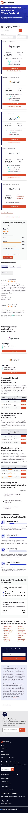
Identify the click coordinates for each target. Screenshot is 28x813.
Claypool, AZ (7, 628)
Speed (4, 237)
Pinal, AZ (6, 637)
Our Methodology (5, 754)
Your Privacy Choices (6, 809)
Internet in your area (5, 778)
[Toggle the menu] (26, 2)
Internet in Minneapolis (6, 783)
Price (4, 244)
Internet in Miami (4, 781)
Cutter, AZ (20, 632)
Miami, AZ (6, 633)
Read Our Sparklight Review (14, 71)
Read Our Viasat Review (14, 142)
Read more (3, 295)
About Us (15, 697)
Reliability (5, 241)
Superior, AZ (21, 641)
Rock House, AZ (22, 633)
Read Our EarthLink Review (14, 106)
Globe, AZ (6, 635)
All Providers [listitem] (5, 266)
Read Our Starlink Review (14, 177)
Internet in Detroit (5, 786)
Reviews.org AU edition (9, 757)
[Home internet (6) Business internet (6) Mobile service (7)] (8, 37)
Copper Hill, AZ (7, 626)
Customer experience (8, 248)
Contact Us (3, 748)
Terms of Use (3, 803)
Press (2, 751)
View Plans (13, 68)
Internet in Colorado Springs (7, 789)
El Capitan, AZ (21, 639)
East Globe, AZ (21, 630)
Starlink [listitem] (18, 266)
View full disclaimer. (7, 213)
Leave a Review (8, 257)
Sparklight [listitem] (12, 266)
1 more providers (13, 217)
